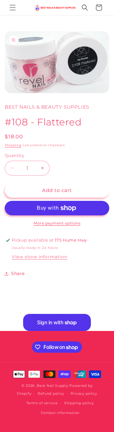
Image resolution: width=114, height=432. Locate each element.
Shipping (13, 145)
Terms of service (42, 403)
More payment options (57, 223)
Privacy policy (84, 393)
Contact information (60, 413)
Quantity (14, 155)
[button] (13, 8)
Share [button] (18, 273)
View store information (39, 257)
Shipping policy (79, 403)
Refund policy (51, 393)
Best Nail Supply (52, 385)
